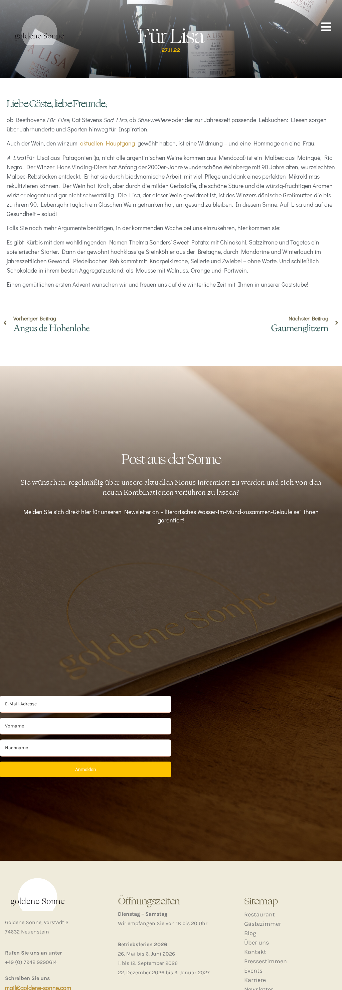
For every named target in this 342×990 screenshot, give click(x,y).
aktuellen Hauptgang (107, 143)
